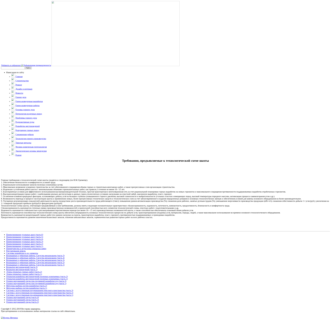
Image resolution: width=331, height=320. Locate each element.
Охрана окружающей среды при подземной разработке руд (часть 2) (36, 281)
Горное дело (21, 97)
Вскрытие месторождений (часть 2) (21, 267)
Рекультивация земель (16, 251)
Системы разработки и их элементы (22, 253)
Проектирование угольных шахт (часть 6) (24, 235)
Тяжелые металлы (23, 143)
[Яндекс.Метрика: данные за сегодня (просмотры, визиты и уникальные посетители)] (9, 318)
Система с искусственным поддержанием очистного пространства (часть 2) (39, 293)
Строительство (22, 81)
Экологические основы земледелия (31, 151)
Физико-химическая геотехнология (31, 147)
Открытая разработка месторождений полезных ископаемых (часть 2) (37, 276)
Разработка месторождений (28, 126)
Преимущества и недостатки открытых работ (26, 248)
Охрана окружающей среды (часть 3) (22, 300)
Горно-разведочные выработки (29, 101)
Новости (19, 93)
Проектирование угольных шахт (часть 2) (24, 244)
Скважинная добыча (25, 134)
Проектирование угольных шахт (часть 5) (24, 237)
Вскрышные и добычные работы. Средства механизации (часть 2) (35, 262)
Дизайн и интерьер (24, 89)
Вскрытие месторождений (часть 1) (21, 269)
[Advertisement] (165, 173)
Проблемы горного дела (26, 118)
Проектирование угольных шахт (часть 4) (24, 239)
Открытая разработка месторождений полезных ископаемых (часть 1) (37, 279)
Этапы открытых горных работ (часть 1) (24, 274)
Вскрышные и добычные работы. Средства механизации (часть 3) (35, 260)
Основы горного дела (25, 110)
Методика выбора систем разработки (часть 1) (26, 288)
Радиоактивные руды (25, 122)
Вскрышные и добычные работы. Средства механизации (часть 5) (35, 255)
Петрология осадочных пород (29, 114)
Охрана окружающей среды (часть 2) (22, 302)
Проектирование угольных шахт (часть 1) (24, 246)
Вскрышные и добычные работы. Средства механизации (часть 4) (35, 258)
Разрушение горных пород (27, 130)
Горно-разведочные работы (28, 105)
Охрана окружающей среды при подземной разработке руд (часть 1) (36, 283)
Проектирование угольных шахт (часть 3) (24, 242)
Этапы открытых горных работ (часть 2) (24, 272)
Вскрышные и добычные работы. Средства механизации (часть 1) (35, 265)
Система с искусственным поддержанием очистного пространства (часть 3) (39, 290)
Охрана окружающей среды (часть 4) (22, 297)
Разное (18, 155)
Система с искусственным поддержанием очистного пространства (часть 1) (39, 295)
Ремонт (19, 85)
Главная (19, 76)
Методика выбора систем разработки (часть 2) (26, 286)
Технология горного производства (31, 139)
